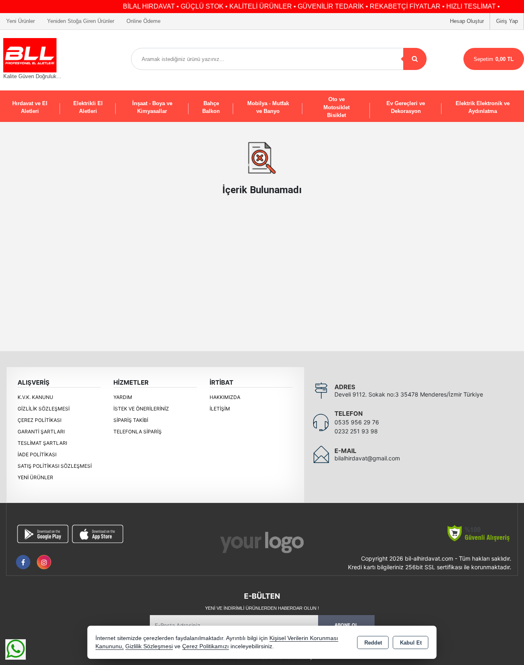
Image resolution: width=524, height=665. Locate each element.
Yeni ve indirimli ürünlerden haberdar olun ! (262, 608)
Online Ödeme (143, 21)
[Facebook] (23, 562)
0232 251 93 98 (356, 431)
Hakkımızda (225, 397)
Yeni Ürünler (35, 477)
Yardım (122, 397)
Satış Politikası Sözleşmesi (55, 466)
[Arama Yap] (415, 59)
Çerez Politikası (39, 420)
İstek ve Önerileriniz (141, 409)
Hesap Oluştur (467, 21)
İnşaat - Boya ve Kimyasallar (152, 107)
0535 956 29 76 (356, 422)
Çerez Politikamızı (205, 646)
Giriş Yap (507, 21)
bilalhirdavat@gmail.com (367, 458)
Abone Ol (346, 625)
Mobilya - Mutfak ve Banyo (268, 107)
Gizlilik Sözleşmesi (44, 409)
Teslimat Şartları (42, 443)
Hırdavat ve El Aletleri (29, 107)
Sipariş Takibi (130, 420)
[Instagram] (44, 562)
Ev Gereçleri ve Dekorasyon (405, 107)
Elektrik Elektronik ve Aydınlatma (483, 107)
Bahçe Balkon (211, 107)
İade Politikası (37, 454)
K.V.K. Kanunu (35, 397)
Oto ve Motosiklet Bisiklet (336, 107)
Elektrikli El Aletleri (88, 107)
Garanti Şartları (41, 431)
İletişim (220, 409)
